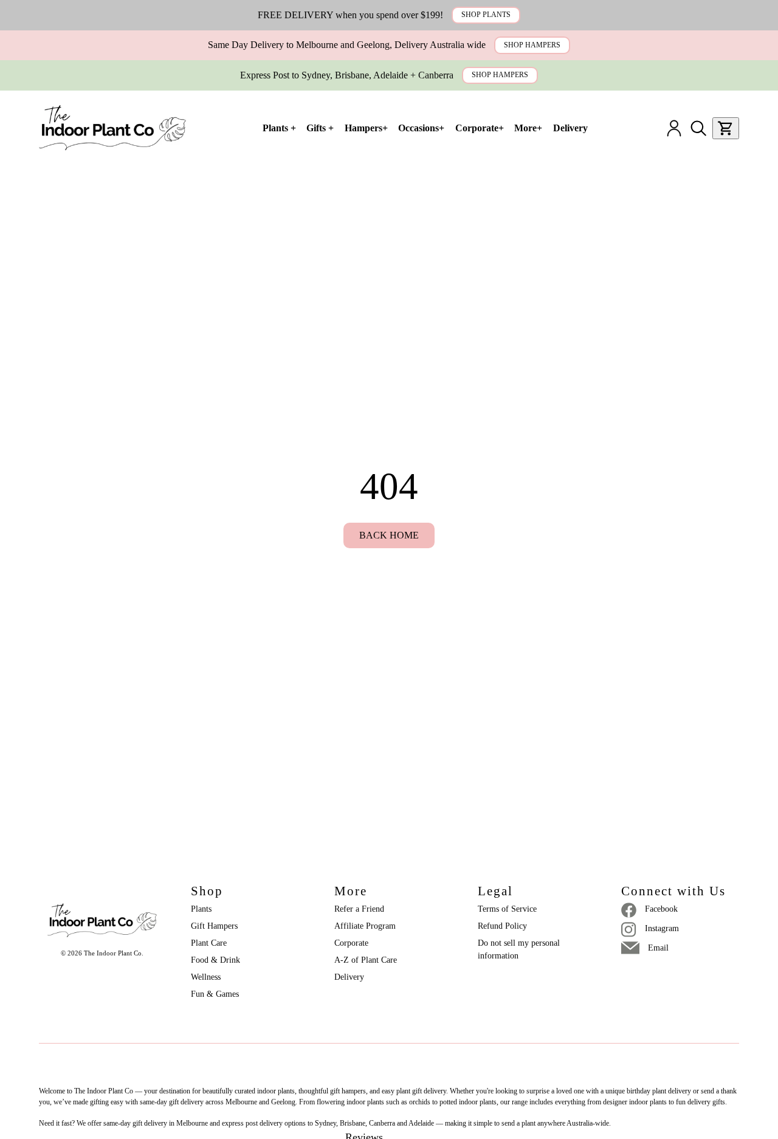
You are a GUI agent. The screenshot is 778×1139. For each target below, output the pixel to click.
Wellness (206, 977)
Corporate (351, 943)
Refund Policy (502, 926)
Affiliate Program (365, 926)
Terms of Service (507, 909)
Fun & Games (215, 994)
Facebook (661, 909)
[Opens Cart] (725, 128)
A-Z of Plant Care (365, 960)
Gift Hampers (214, 926)
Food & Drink (215, 960)
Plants (201, 909)
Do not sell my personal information (520, 949)
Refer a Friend (359, 909)
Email (658, 947)
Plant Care (209, 943)
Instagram (662, 928)
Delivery (349, 977)
